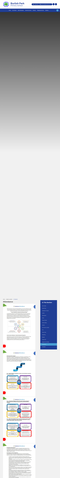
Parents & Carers (9, 299)
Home (4, 299)
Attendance (16, 299)
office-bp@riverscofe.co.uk (46, 4)
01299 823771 (36, 4)
